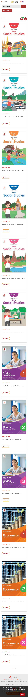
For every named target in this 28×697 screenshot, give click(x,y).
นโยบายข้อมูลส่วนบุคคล (18, 691)
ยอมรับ (22, 694)
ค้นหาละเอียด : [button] (6, 10)
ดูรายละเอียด (5, 69)
